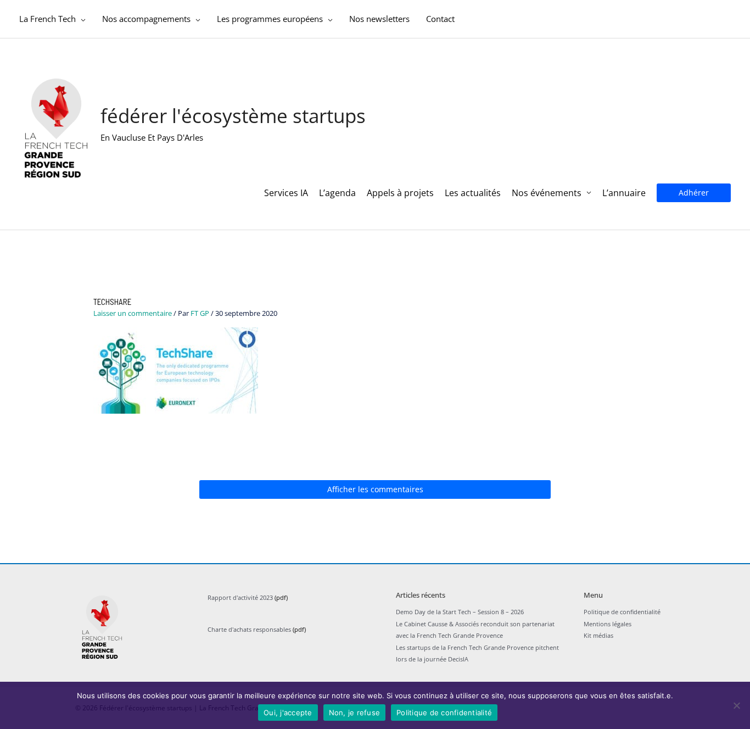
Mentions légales (607, 624)
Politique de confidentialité (622, 612)
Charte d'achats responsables (249, 629)
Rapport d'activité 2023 (240, 597)
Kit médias (598, 635)
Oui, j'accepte (288, 712)
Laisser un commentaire (132, 313)
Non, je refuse (354, 712)
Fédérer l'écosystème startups (233, 116)
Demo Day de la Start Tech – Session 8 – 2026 (460, 612)
